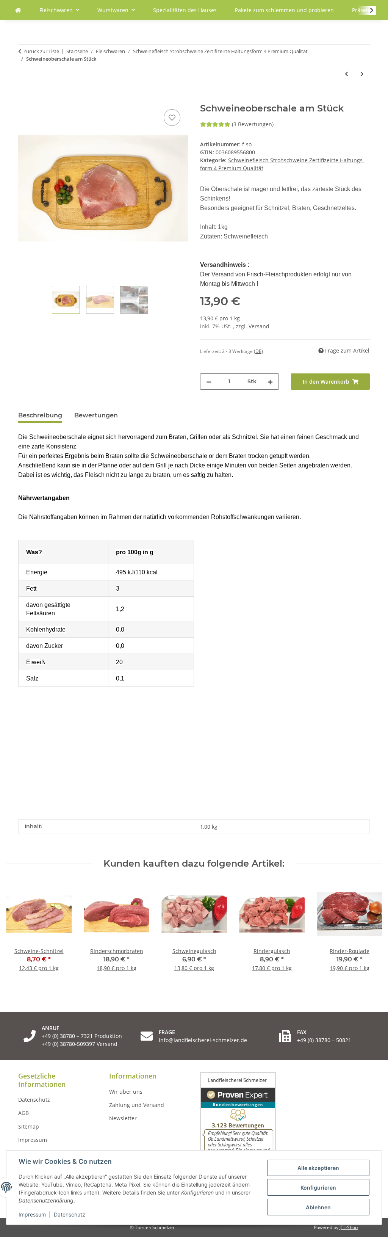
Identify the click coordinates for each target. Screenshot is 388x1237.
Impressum (32, 1214)
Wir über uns (125, 1091)
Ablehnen (318, 1207)
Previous (19, 931)
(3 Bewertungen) (253, 124)
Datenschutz (69, 1214)
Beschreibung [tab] (40, 415)
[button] (367, 10)
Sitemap (28, 1126)
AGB (23, 1112)
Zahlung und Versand (136, 1104)
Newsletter (123, 1118)
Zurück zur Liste (41, 51)
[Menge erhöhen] (270, 381)
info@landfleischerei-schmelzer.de (203, 1040)
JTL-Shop (349, 1227)
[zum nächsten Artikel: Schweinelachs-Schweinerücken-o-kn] (362, 74)
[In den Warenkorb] (24, 99)
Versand (259, 326)
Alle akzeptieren (318, 1168)
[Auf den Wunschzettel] (172, 117)
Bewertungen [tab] (96, 415)
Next (369, 931)
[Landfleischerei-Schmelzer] (18, 10)
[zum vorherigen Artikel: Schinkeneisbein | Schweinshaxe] (346, 74)
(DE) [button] (258, 351)
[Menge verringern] (208, 381)
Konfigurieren (318, 1187)
